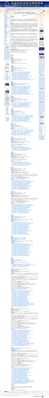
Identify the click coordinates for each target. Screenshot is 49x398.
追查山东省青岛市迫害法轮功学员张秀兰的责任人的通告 (19, 63)
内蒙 (5, 50)
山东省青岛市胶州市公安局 (17, 111)
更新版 (7, 73)
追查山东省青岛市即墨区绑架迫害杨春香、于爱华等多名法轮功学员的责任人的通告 (23, 304)
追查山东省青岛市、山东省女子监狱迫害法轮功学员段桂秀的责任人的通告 (22, 76)
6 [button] (43, 33)
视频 (32, 8)
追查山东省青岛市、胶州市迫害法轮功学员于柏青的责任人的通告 (20, 72)
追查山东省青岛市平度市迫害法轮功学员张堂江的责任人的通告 (20, 226)
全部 (5, 59)
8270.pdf (13, 17)
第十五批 (41, 130)
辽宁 (5, 56)
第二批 (43, 120)
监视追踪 (25, 8)
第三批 (40, 120)
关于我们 (18, 9)
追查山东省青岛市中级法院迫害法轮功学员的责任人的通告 (20, 222)
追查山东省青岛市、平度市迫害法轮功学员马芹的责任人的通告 (20, 78)
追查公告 (15, 8)
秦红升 (12, 95)
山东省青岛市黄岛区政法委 (17, 67)
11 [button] (8, 67)
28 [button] (40, 45)
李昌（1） (12, 108)
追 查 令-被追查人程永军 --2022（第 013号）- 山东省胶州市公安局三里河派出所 (22, 116)
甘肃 (43, 69)
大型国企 (6, 28)
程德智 (12, 268)
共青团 (6, 29)
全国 (5, 58)
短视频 (35, 8)
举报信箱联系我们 (7, 97)
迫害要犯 (6, 21)
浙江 (9, 54)
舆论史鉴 (7, 113)
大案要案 (6, 16)
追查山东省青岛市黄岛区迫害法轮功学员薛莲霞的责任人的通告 (20, 224)
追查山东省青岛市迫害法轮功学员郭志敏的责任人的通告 (19, 306)
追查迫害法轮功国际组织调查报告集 (8, 78)
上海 (9, 49)
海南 (5, 55)
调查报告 (9, 8)
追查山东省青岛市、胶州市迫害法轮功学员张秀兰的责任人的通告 (20, 73)
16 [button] (9, 68)
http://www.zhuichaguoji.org (16, 52)
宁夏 (5, 51)
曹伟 (11, 214)
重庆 (41, 63)
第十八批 (41, 128)
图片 (10, 9)
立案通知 (22, 8)
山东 (9, 51)
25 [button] (42, 44)
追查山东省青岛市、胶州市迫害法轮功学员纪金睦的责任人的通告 (20, 74)
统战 (19, 269)
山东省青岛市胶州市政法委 (17, 98)
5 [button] (42, 33)
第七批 (43, 136)
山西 (5, 52)
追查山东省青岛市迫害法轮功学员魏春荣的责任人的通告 (19, 231)
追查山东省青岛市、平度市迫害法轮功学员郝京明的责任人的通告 (20, 92)
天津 (40, 63)
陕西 (7, 56)
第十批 (40, 135)
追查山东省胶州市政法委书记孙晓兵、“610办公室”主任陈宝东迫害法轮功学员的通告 (23, 264)
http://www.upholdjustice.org (24, 52)
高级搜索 (41, 12)
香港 (7, 57)
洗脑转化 (6, 35)
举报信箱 (7, 120)
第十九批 (41, 127)
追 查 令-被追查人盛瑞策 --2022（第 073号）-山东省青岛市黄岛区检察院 (21, 182)
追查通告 (12, 8)
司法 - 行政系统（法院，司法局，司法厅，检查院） (19, 138)
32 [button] (39, 46)
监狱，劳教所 (6, 33)
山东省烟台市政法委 (16, 310)
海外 (7, 58)
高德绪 (12, 81)
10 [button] (7, 67)
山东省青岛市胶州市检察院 (17, 154)
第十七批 (41, 129)
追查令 (20, 8)
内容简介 (41, 119)
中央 (5, 49)
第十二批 (41, 133)
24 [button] (41, 44)
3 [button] (6, 66)
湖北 (7, 55)
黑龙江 (6, 57)
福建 (40, 70)
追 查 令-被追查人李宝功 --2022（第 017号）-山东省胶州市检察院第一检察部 (22, 102)
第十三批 (41, 132)
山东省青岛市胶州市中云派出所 (18, 59)
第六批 (40, 137)
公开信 (17, 8)
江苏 (7, 53)
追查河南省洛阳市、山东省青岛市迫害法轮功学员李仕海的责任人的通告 (21, 294)
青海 (9, 56)
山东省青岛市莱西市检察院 (17, 139)
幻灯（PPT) (7, 9)
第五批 (43, 137)
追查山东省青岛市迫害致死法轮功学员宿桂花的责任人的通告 (20, 295)
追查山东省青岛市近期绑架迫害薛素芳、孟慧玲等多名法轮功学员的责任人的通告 (23, 79)
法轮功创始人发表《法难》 (41, 20)
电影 (40, 8)
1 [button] (39, 33)
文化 (5, 39)
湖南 (9, 55)
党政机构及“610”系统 (6, 25)
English (21, 9)
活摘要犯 (6, 22)
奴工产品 (6, 34)
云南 (43, 63)
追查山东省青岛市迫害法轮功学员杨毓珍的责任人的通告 (19, 296)
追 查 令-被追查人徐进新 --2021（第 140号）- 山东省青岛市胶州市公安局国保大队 (23, 115)
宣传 (5, 38)
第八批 (40, 136)
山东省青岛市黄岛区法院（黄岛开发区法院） (20, 238)
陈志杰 (12, 257)
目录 (7, 74)
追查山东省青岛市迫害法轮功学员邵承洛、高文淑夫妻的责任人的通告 (21, 180)
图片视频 (7, 106)
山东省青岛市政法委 (16, 270)
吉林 (7, 50)
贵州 (41, 70)
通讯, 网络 (6, 40)
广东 (7, 52)
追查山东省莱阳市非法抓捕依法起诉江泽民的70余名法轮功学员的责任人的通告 (22, 290)
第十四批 (41, 131)
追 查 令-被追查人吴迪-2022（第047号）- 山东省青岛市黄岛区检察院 (21, 71)
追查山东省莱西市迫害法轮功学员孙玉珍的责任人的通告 (19, 146)
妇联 (5, 30)
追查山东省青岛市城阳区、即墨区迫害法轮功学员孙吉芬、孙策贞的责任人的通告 (23, 181)
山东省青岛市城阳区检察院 (17, 169)
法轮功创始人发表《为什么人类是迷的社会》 (41, 15)
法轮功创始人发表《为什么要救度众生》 (41, 25)
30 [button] (42, 45)
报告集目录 (12, 9)
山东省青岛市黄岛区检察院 (17, 193)
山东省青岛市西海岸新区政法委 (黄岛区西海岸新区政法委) (21, 83)
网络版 (7, 75)
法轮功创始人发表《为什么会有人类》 (41, 22)
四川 (9, 50)
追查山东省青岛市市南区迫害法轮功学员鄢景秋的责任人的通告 (20, 305)
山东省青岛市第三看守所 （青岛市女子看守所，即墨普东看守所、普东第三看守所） (22, 386)
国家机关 (17, 269)
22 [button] (39, 44)
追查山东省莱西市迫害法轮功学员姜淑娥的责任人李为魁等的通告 (20, 147)
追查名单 (28, 8)
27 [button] (39, 45)
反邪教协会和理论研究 (7, 27)
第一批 (40, 121)
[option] (7, 64)
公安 (13, 58)
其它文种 (6, 45)
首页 (6, 8)
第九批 (43, 135)
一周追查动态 (7, 119)
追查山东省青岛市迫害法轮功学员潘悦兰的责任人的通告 (19, 77)
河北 (5, 54)
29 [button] (41, 45)
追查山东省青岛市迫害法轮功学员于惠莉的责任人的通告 (19, 300)
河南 (7, 54)
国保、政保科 (14, 124)
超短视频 (37, 8)
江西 (9, 53)
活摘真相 (7, 118)
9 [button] (6, 67)
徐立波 (12, 56)
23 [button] (40, 44)
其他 (9, 58)
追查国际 (7, 117)
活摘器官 (6, 14)
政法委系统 (14, 66)
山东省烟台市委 (16, 349)
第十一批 (41, 134)
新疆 (5, 53)
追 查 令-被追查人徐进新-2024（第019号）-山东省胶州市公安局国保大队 (22, 121)
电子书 (16, 9)
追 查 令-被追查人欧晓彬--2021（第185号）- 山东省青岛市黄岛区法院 (21, 223)
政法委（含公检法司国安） (7, 32)
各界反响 (7, 112)
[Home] (6, 4)
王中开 (12, 136)
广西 (9, 52)
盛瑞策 (12, 166)
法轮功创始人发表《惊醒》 (41, 18)
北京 (7, 49)
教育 (5, 41)
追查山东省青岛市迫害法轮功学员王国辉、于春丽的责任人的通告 (20, 185)
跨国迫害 (6, 15)
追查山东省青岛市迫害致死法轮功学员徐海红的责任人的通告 (20, 340)
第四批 (40, 138)
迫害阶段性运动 (7, 17)
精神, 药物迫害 (7, 18)
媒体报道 (6, 37)
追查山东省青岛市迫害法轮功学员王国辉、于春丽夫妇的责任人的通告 (21, 298)
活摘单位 (6, 23)
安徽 (7, 51)
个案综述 (7, 107)
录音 (31, 8)
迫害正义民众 (6, 44)
